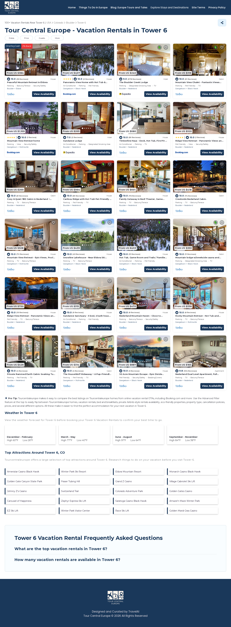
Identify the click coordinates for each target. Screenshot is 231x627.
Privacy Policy (217, 7)
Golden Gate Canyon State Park (24, 481)
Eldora (18, 88)
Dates (11, 38)
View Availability (44, 93)
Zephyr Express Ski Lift (73, 501)
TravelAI (133, 611)
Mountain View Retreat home (23, 140)
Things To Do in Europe (93, 7)
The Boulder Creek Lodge (133, 82)
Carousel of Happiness (19, 501)
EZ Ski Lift (12, 510)
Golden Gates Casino (180, 491)
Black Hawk (81, 88)
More (57, 38)
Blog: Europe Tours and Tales (129, 7)
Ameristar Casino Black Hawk (23, 471)
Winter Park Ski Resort (73, 471)
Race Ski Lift (122, 510)
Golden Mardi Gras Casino (183, 510)
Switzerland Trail (70, 491)
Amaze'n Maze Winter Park (184, 501)
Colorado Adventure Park (129, 491)
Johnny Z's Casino (17, 491)
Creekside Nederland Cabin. (190, 199)
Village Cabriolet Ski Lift (182, 481)
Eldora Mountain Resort (128, 471)
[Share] (222, 22)
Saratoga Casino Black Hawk (130, 501)
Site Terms (198, 7)
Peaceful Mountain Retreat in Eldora (27, 82)
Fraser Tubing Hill (70, 481)
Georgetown (68, 88)
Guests (42, 38)
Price (26, 38)
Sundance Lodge (72, 140)
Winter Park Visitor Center (75, 510)
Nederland (132, 88)
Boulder (10, 88)
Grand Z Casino (123, 481)
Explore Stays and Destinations (170, 7)
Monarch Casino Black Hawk (185, 471)
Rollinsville (23, 147)
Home (72, 7)
